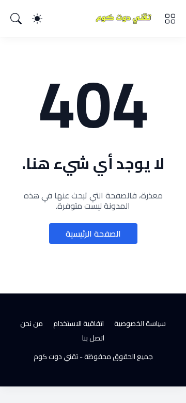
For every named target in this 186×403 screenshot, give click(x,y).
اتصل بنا (93, 338)
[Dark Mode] (37, 18)
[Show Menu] (170, 18)
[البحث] (16, 18)
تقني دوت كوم (56, 356)
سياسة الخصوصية (140, 323)
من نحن (31, 323)
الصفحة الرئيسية (93, 233)
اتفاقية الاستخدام (78, 323)
